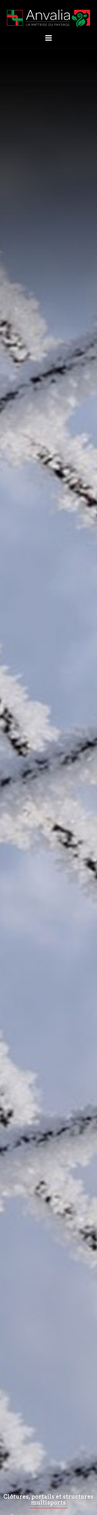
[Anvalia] (48, 17)
